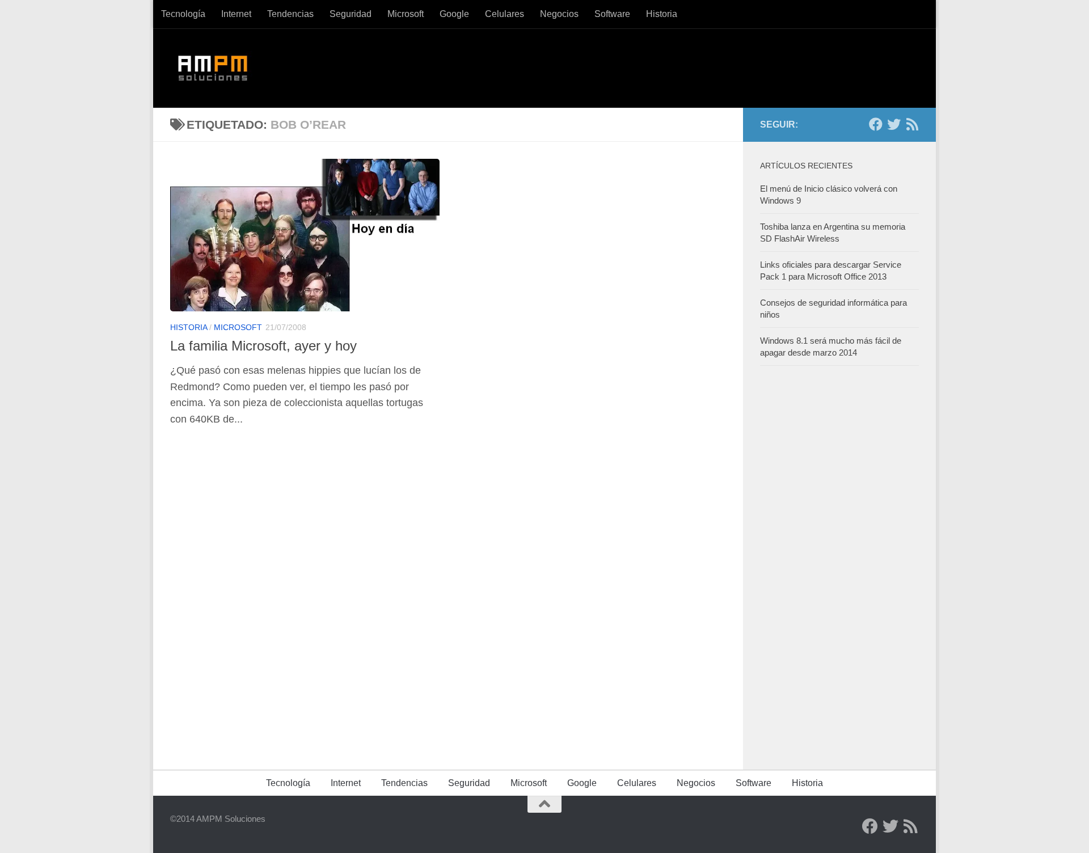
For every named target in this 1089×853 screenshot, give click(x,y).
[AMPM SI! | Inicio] (213, 68)
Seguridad (351, 14)
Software (612, 14)
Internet (236, 14)
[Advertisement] (845, 564)
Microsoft (405, 14)
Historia (661, 14)
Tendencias (290, 14)
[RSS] (912, 124)
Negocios (559, 14)
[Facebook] (876, 124)
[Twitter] (894, 124)
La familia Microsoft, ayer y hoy (263, 346)
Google (454, 14)
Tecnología (183, 14)
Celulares (504, 14)
